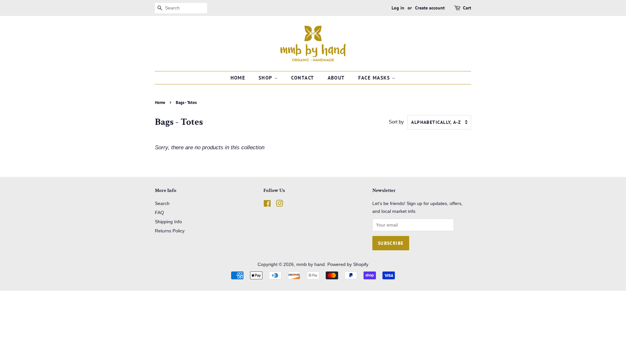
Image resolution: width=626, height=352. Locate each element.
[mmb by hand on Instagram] (279, 204)
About (336, 78)
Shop (266, 78)
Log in (398, 8)
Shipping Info (168, 221)
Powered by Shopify (347, 264)
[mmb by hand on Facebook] (267, 204)
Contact (303, 78)
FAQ (159, 212)
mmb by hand (310, 264)
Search (162, 203)
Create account (430, 8)
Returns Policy (170, 230)
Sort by (396, 122)
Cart (467, 8)
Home (238, 78)
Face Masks (375, 78)
